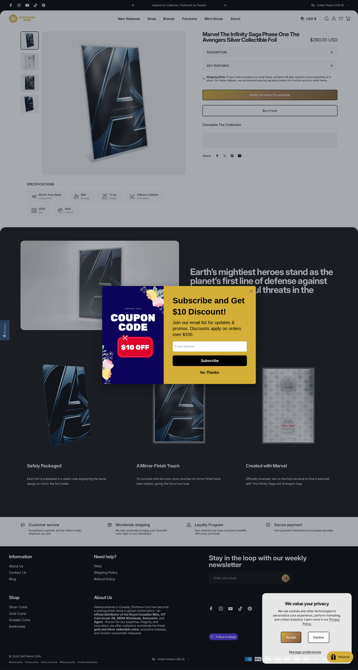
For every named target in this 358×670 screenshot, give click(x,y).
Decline (318, 637)
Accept (291, 637)
